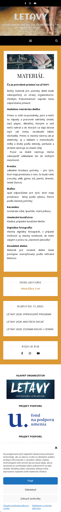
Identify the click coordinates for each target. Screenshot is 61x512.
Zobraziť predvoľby (30, 498)
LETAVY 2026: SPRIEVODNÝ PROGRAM (29, 314)
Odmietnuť (30, 489)
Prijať (30, 480)
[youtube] (35, 3)
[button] (56, 447)
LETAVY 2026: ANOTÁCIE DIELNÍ (25, 321)
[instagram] (30, 3)
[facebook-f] (26, 3)
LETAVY (30, 17)
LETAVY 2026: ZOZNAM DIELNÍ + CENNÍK (30, 329)
